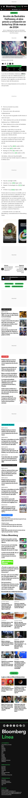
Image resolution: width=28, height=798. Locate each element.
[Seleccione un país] (3, 6)
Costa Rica (3, 757)
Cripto (2, 771)
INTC (11, 148)
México (2, 747)
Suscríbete (3, 780)
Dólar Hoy (3, 768)
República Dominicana (5, 760)
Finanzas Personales (5, 772)
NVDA (13, 189)
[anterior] (2, 269)
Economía (3, 766)
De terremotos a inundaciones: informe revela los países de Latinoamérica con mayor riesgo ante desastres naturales (10, 586)
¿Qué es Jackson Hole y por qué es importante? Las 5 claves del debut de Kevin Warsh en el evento (19, 269)
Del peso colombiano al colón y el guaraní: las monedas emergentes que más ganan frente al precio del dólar (10, 442)
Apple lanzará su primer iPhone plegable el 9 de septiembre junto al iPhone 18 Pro (9, 509)
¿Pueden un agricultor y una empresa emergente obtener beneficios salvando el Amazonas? (10, 569)
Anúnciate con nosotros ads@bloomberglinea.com (11, 792)
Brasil (2, 745)
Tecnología (3, 783)
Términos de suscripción (6, 782)
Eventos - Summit (4, 789)
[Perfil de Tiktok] (20, 726)
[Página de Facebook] (4, 726)
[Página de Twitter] (7, 726)
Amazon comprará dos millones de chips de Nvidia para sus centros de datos (20, 605)
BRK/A (23, 74)
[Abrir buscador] (22, 6)
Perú (2, 753)
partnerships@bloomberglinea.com (8, 791)
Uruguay (3, 756)
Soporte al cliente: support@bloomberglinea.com (11, 793)
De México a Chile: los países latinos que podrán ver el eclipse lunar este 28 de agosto (20, 689)
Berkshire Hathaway (9, 283)
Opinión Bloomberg (7, 515)
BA (14, 150)
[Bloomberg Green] (14, 562)
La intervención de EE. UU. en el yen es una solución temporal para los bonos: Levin (10, 555)
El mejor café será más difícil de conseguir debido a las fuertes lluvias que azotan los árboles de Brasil (10, 577)
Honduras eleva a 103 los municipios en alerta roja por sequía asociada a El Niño (7, 624)
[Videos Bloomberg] (14, 535)
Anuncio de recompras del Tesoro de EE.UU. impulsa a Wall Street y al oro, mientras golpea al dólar (9, 332)
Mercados (14, 13)
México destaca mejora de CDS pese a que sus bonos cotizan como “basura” (7, 643)
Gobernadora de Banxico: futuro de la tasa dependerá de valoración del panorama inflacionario (9, 391)
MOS (14, 146)
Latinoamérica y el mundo (6, 744)
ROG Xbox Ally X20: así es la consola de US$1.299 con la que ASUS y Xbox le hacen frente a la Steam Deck (20, 708)
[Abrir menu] (1, 6)
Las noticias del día (19, 283)
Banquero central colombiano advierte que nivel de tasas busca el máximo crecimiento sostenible (20, 665)
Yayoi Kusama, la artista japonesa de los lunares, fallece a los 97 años (7, 689)
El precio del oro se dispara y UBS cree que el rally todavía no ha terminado (9, 315)
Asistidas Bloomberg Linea (17, 286)
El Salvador (3, 759)
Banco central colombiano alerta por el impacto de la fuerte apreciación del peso (9, 375)
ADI (16, 153)
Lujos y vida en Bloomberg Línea (13, 677)
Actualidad (3, 770)
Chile (2, 751)
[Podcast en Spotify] (24, 726)
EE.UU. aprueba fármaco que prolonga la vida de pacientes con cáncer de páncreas (20, 625)
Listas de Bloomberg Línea (6, 774)
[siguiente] (25, 269)
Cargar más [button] (14, 673)
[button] (25, 37)
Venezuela (3, 750)
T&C (2, 784)
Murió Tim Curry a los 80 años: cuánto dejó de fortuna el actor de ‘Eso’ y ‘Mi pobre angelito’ (7, 707)
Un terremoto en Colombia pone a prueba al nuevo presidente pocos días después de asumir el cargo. (9, 547)
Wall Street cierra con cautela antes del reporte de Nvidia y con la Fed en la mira (9, 450)
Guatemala (3, 761)
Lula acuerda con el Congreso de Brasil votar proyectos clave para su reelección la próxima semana (8, 400)
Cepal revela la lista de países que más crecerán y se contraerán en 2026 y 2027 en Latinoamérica (10, 323)
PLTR (20, 185)
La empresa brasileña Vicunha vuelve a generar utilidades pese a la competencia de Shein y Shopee (8, 383)
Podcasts (3, 773)
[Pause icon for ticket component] (1, 9)
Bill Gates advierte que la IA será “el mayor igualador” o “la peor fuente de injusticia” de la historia (20, 645)
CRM (13, 183)
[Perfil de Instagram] (14, 726)
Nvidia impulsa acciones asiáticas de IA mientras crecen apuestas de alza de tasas (9, 362)
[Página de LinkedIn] (17, 726)
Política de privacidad (5, 781)
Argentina (3, 748)
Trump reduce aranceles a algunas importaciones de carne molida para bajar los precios (6, 606)
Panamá (3, 755)
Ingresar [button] (25, 6)
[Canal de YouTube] (11, 726)
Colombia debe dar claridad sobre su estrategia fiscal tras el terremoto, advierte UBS (9, 459)
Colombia (3, 749)
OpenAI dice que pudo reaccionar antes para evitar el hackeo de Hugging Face (8, 268)
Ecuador (3, 754)
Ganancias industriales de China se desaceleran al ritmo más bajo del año (9, 369)
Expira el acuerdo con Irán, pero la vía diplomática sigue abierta (9, 540)
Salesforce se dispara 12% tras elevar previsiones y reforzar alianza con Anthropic (7, 663)
